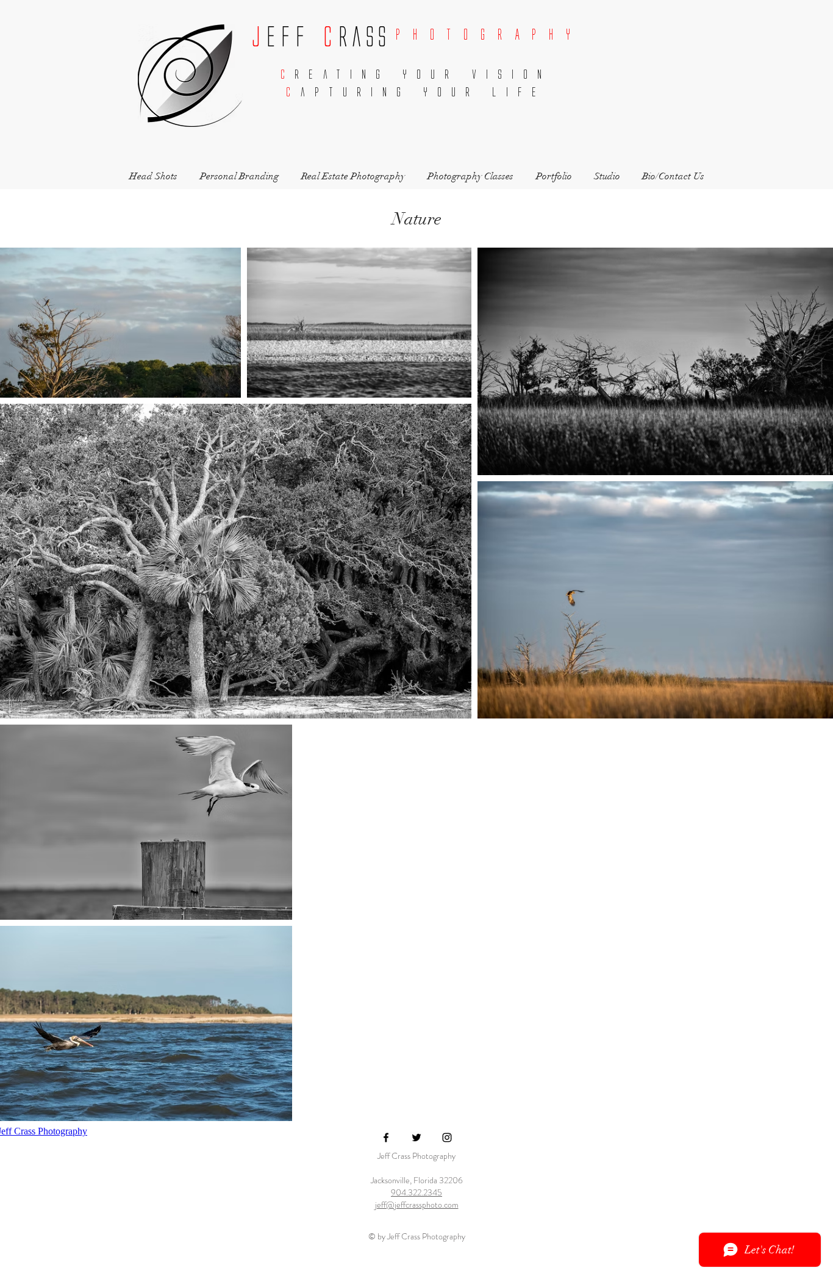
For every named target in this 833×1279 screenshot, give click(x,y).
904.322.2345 (416, 1192)
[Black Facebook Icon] (386, 1137)
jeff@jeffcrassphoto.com (417, 1204)
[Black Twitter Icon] (416, 1137)
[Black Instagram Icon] (447, 1137)
